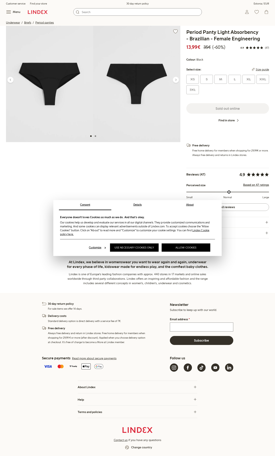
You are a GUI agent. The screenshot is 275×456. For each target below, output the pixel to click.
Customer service (15, 3)
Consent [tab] (85, 204)
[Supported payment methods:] (105, 366)
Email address (180, 319)
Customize (95, 247)
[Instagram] (174, 367)
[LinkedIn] (229, 367)
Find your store (38, 3)
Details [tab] (137, 204)
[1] (91, 136)
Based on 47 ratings (256, 184)
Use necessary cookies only (134, 247)
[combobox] (137, 12)
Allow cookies (185, 247)
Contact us (121, 440)
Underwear (13, 22)
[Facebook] (188, 367)
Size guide (262, 69)
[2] (95, 136)
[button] (49, 84)
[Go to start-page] (38, 11)
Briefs (27, 22)
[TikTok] (201, 367)
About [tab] (190, 204)
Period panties (44, 22)
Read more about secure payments (94, 358)
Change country (141, 447)
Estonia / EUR (261, 3)
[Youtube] (215, 367)
